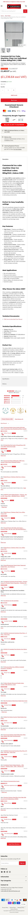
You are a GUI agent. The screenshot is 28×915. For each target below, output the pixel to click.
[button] (7, 395)
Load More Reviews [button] (14, 844)
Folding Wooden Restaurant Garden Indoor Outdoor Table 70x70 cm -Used (12, 683)
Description (5, 159)
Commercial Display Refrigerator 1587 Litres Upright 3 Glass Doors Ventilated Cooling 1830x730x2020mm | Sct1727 (12, 462)
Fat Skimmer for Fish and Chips (11, 600)
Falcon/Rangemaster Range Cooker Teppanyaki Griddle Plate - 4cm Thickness (13, 566)
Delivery (4, 384)
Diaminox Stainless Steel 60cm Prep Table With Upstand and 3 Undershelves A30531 (13, 798)
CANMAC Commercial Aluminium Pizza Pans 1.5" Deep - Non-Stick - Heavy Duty (14, 751)
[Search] (25, 11)
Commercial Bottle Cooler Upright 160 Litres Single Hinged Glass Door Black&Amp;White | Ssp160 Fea (13, 429)
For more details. (17, 149)
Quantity (3, 86)
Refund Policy (13, 907)
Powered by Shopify (14, 912)
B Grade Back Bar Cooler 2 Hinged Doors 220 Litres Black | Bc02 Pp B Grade (13, 445)
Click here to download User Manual (13, 319)
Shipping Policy (20, 907)
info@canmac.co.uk (15, 891)
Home (2, 15)
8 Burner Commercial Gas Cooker (11, 781)
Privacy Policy (5, 907)
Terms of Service (14, 909)
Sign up (22, 863)
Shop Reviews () (19, 419)
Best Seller (7, 15)
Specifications (5, 379)
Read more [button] (3, 455)
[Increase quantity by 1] (14, 90)
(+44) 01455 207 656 (6, 891)
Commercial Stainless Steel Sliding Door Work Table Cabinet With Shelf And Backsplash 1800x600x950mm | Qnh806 (13, 736)
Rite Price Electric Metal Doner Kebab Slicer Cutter (15, 701)
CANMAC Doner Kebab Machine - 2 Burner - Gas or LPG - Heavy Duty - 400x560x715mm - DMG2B (14, 495)
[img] (14, 391)
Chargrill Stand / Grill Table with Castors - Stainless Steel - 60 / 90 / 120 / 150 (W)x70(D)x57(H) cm (13, 529)
